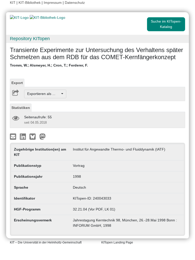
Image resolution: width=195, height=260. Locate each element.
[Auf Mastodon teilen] (42, 136)
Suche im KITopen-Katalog (166, 24)
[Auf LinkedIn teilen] (23, 136)
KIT (12, 3)
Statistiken (20, 108)
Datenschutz (75, 3)
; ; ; (49, 65)
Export (17, 83)
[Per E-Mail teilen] (13, 136)
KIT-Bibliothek (30, 3)
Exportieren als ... (43, 94)
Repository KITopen (30, 38)
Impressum (53, 3)
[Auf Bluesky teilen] (33, 136)
